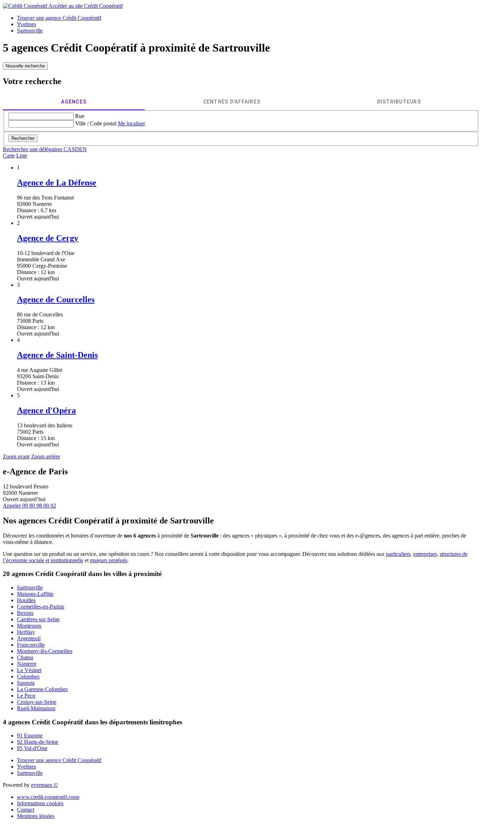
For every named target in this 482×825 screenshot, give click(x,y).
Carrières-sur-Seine (38, 619)
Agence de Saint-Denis (57, 355)
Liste (21, 156)
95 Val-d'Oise (32, 748)
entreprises (425, 554)
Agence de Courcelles (56, 299)
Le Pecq (26, 696)
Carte (9, 156)
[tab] (74, 101)
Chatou (25, 657)
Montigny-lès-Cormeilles (44, 651)
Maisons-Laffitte (35, 594)
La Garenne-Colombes (42, 689)
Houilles (26, 600)
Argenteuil (29, 638)
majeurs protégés (108, 560)
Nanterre (26, 664)
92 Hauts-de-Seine (37, 742)
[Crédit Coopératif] (25, 6)
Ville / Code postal (95, 123)
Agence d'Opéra (46, 410)
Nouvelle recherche (25, 66)
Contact (25, 810)
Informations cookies (40, 803)
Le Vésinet (29, 670)
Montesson (29, 626)
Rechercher (23, 138)
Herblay (26, 632)
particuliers (398, 554)
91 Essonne (30, 735)
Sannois (26, 683)
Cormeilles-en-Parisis (40, 607)
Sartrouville (30, 587)
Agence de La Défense (56, 182)
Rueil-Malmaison (36, 708)
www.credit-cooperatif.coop (48, 797)
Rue (79, 116)
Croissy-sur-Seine (36, 702)
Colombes (28, 676)
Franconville (31, 645)
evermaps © (44, 785)
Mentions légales (35, 816)
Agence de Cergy (47, 238)
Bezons (25, 613)
